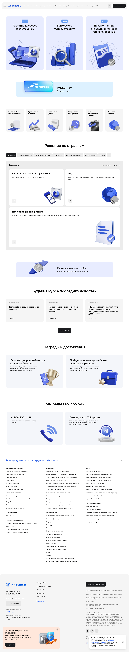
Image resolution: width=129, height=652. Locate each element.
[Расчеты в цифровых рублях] (64, 268)
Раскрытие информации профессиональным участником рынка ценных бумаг (103, 598)
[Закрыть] (57, 629)
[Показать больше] (109, 155)
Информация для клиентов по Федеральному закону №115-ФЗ (104, 591)
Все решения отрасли (109, 165)
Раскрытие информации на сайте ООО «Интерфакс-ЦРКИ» (104, 594)
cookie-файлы (90, 614)
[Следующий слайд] (123, 43)
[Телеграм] (97, 631)
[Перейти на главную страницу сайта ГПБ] (14, 5)
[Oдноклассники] (92, 631)
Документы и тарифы (43, 586)
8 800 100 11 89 (13, 594)
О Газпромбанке (41, 583)
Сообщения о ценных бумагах (95, 608)
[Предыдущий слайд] (6, 43)
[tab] (11, 155)
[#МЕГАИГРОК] (64, 88)
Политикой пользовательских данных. (102, 641)
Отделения (40, 590)
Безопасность (90, 601)
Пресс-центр (40, 597)
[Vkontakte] (87, 631)
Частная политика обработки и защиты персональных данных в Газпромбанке (102, 604)
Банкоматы (40, 593)
